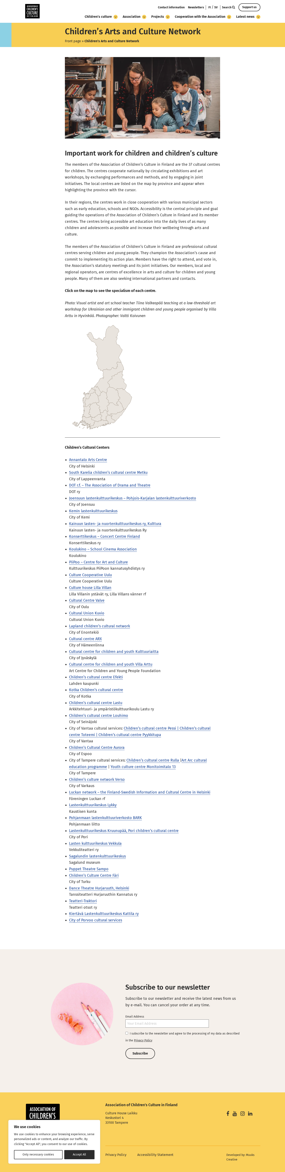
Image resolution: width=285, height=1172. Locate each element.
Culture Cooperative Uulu (90, 575)
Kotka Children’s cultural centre (96, 690)
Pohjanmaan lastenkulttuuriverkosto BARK (105, 817)
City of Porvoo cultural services (95, 920)
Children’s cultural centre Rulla (153, 760)
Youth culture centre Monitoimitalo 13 (143, 766)
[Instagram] (242, 1114)
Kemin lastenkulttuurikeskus (93, 511)
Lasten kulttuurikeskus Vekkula (95, 843)
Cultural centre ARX (85, 639)
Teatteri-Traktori (83, 901)
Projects (157, 17)
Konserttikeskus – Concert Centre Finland (104, 536)
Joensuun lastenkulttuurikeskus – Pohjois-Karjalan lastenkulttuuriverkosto (132, 498)
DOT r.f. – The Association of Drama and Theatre (109, 485)
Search (227, 7)
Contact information (171, 7)
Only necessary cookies (38, 1154)
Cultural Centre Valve (87, 600)
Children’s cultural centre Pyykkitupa (129, 734)
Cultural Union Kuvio (86, 613)
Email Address (134, 1016)
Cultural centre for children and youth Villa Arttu (110, 664)
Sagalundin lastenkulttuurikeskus (97, 856)
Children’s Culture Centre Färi (94, 875)
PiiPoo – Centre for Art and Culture (98, 562)
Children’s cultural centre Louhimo (98, 715)
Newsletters (196, 7)
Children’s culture (98, 17)
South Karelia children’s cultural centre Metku (108, 472)
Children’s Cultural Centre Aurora (97, 747)
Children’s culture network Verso (97, 779)
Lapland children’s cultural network (99, 626)
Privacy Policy (143, 1040)
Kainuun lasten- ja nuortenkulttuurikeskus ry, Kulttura (115, 523)
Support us (249, 7)
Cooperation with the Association (200, 17)
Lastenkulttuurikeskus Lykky (93, 805)
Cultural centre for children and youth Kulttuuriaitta (114, 651)
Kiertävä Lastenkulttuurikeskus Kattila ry (104, 913)
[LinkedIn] (250, 1114)
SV (216, 7)
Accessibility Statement (155, 1155)
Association (131, 17)
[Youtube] (235, 1114)
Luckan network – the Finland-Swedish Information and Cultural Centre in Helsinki (139, 792)
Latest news (245, 17)
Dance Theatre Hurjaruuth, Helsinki (99, 888)
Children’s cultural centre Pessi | (152, 728)
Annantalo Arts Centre (88, 459)
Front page (73, 41)
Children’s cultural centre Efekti (96, 677)
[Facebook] (227, 1114)
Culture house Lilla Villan (90, 587)
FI (209, 7)
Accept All (79, 1154)
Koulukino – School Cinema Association (103, 549)
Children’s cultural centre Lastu (95, 703)
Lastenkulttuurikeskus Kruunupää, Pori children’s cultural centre (124, 830)
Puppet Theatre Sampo (88, 869)
